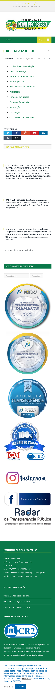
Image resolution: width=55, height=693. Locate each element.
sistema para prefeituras (38, 644)
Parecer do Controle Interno (22, 76)
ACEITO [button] (20, 686)
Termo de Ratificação (19, 97)
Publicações (14, 91)
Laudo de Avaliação (18, 71)
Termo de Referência (19, 102)
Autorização (14, 107)
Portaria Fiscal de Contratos (22, 86)
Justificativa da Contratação (22, 66)
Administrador (13, 59)
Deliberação (14, 112)
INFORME (26, 6)
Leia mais (26, 678)
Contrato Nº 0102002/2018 (21, 117)
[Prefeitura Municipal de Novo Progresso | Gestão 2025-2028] (27, 24)
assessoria (23, 648)
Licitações (47, 59)
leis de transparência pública (16, 655)
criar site (20, 644)
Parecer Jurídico (16, 81)
